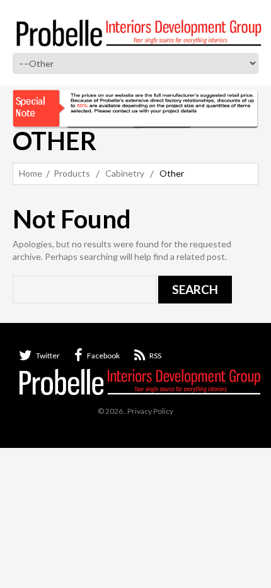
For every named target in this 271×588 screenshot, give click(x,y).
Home (30, 173)
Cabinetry (124, 173)
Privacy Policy (150, 411)
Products (72, 173)
